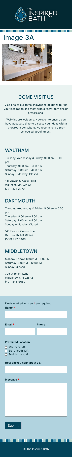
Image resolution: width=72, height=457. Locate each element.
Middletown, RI (18, 354)
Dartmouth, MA (18, 350)
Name (10, 307)
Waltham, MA (17, 347)
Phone (41, 324)
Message (12, 379)
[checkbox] (6, 347)
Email (9, 324)
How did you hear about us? (23, 362)
